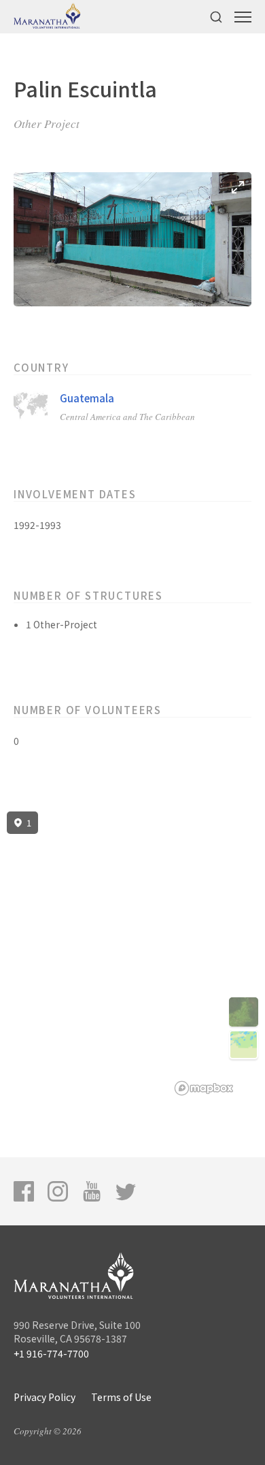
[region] (132, 954)
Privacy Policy (44, 1397)
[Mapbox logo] (204, 1088)
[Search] (216, 16)
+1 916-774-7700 (51, 1353)
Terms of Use (121, 1397)
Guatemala (87, 398)
